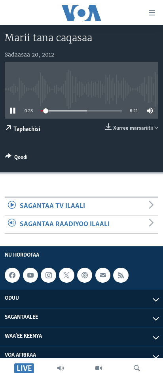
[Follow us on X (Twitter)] (66, 275)
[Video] (98, 368)
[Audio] (60, 368)
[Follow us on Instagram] (48, 275)
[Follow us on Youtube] (30, 275)
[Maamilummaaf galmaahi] (102, 275)
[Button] (16, 158)
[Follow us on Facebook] (12, 275)
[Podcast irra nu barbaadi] (84, 275)
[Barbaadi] (137, 368)
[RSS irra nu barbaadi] (120, 275)
